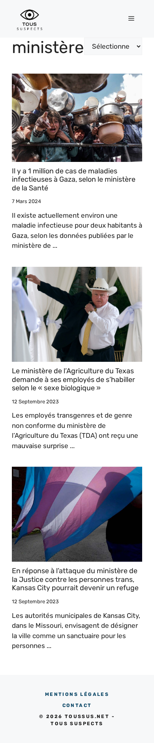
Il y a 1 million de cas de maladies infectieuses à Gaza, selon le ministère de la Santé (73, 179)
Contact (77, 705)
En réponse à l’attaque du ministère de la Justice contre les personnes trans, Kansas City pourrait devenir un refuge (75, 579)
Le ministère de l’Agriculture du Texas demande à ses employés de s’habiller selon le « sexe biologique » (73, 379)
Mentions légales (77, 694)
